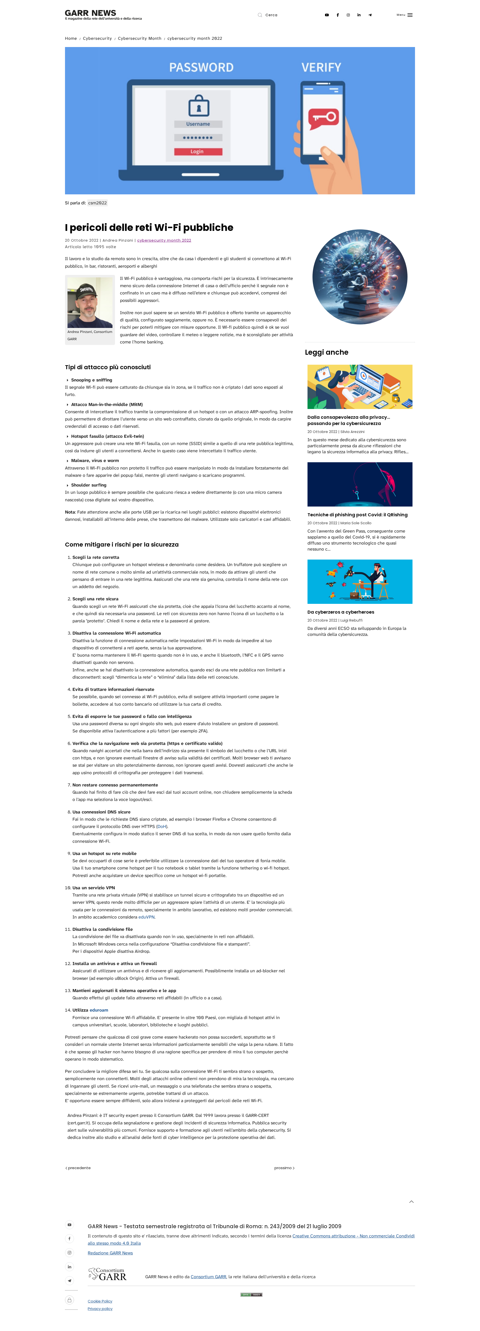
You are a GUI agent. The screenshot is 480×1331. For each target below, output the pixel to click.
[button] (404, 15)
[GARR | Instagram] (348, 15)
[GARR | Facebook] (338, 15)
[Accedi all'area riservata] (69, 1299)
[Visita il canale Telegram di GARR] (69, 1280)
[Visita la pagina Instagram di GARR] (69, 1252)
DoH (162, 826)
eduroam (99, 1010)
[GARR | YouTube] (327, 15)
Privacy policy (100, 1308)
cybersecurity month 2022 (164, 240)
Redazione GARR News (110, 1253)
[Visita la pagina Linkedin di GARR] (69, 1266)
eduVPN (146, 917)
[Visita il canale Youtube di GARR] (69, 1224)
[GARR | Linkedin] (359, 15)
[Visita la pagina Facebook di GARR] (69, 1238)
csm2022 (97, 203)
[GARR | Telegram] (370, 15)
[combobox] (277, 15)
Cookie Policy (100, 1301)
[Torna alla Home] (103, 15)
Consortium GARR (208, 1277)
